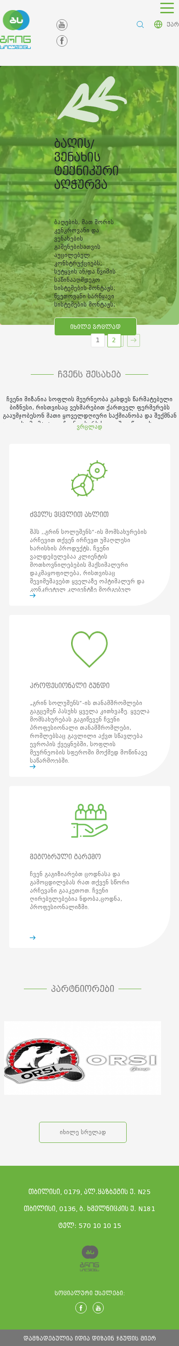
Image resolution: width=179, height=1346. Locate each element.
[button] (133, 340)
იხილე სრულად (83, 1132)
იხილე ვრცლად (95, 326)
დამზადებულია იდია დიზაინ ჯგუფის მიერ (89, 1338)
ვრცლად (89, 426)
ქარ (173, 24)
